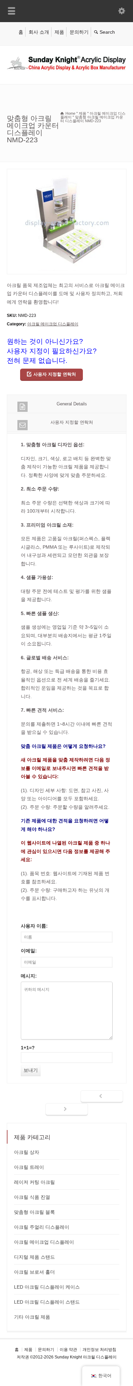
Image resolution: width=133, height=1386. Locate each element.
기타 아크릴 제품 (32, 1317)
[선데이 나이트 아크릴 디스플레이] (66, 69)
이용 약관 (68, 1349)
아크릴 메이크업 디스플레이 (52, 324)
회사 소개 (39, 32)
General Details (72, 403)
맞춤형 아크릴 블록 (34, 1212)
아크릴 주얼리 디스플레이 (41, 1227)
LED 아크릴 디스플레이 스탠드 (47, 1302)
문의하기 (79, 32)
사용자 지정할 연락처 (54, 374)
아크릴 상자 (26, 1152)
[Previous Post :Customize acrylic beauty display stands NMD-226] (101, 1096)
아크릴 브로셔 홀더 (34, 1272)
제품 (59, 32)
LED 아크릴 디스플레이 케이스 (47, 1287)
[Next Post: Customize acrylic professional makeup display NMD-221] (66, 1109)
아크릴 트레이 (29, 1167)
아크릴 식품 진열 (32, 1197)
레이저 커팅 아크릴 (34, 1182)
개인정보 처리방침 (99, 1349)
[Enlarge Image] (66, 173)
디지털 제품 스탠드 (34, 1257)
